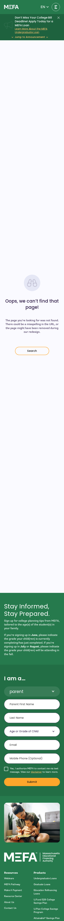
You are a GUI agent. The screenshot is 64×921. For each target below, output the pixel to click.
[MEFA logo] (11, 7)
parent (16, 691)
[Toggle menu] (56, 7)
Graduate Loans (42, 884)
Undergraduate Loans (45, 878)
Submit (32, 782)
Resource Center (13, 896)
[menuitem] (17, 878)
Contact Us (10, 908)
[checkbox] (32, 770)
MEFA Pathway (12, 884)
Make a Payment (13, 890)
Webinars (9, 878)
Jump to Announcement (30, 37)
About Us (9, 902)
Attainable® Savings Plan (47, 918)
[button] (45, 7)
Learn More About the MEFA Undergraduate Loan (31, 30)
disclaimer (36, 771)
